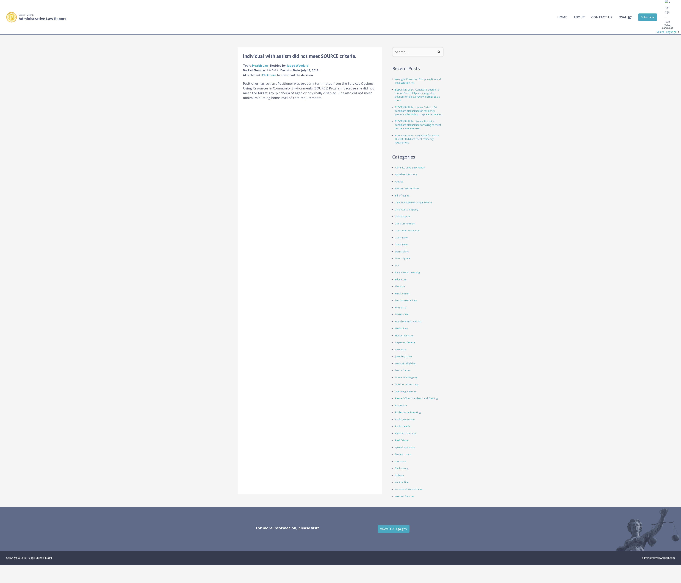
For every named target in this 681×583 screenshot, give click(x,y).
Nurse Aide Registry (406, 377)
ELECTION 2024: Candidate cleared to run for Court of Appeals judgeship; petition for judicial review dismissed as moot (417, 95)
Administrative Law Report (410, 167)
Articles (399, 181)
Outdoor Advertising (406, 384)
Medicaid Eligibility (405, 363)
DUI (397, 265)
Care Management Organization (413, 202)
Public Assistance (405, 419)
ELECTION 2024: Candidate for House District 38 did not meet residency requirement (417, 139)
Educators (400, 279)
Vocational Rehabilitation (409, 489)
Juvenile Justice (403, 356)
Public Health (402, 426)
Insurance (400, 349)
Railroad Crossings (405, 433)
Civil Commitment (405, 223)
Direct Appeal (402, 258)
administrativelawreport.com (658, 557)
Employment (402, 293)
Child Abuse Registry (406, 209)
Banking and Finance (407, 188)
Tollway (399, 475)
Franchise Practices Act (408, 321)
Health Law (260, 65)
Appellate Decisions (406, 174)
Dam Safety (402, 251)
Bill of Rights (402, 195)
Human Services (404, 335)
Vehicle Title (402, 482)
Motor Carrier (403, 370)
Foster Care (401, 314)
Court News (402, 237)
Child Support (402, 216)
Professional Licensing (408, 412)
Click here (269, 75)
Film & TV (400, 307)
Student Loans (403, 454)
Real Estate (401, 440)
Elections (400, 286)
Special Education (405, 447)
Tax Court (400, 461)
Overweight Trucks (405, 391)
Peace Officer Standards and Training (416, 398)
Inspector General (405, 342)
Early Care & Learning (407, 272)
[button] (647, 17)
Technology (401, 468)
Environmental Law (406, 300)
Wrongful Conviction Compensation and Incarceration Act (418, 80)
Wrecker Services (404, 496)
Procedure (401, 405)
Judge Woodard (298, 65)
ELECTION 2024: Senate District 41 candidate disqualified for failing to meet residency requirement (418, 125)
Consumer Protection (407, 230)
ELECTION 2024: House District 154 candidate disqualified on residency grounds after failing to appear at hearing (418, 111)
